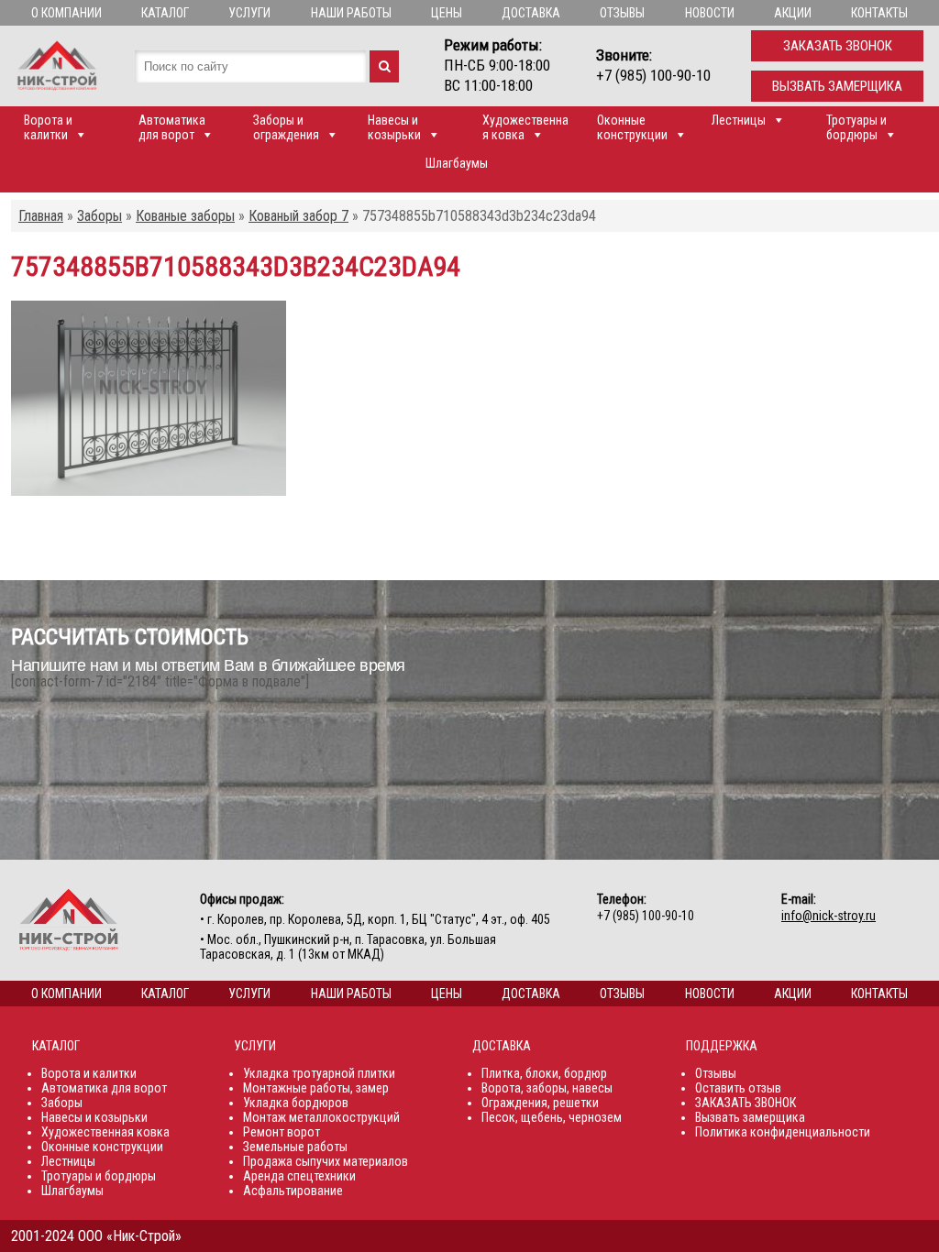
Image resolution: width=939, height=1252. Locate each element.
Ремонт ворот (281, 1132)
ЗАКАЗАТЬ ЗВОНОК (745, 1102)
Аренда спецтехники (299, 1176)
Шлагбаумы (456, 163)
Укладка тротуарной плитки (319, 1073)
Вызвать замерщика (837, 86)
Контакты (879, 12)
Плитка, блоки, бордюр (544, 1073)
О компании (66, 12)
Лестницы (739, 120)
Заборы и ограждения (286, 127)
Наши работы (351, 12)
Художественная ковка (525, 127)
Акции (793, 12)
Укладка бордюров (295, 1102)
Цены (446, 12)
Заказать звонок (837, 46)
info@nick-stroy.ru (828, 915)
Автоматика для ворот (171, 127)
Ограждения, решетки (540, 1102)
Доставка (531, 12)
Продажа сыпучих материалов (325, 1161)
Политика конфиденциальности (782, 1132)
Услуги (249, 12)
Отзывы (622, 12)
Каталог (165, 12)
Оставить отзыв (738, 1088)
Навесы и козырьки (394, 127)
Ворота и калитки (48, 127)
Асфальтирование (293, 1190)
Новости (710, 12)
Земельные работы (295, 1146)
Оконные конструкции (632, 127)
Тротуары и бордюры (856, 127)
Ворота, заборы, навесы (547, 1088)
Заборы (62, 1102)
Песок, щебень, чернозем (551, 1117)
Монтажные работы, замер (316, 1088)
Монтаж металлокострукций (321, 1117)
